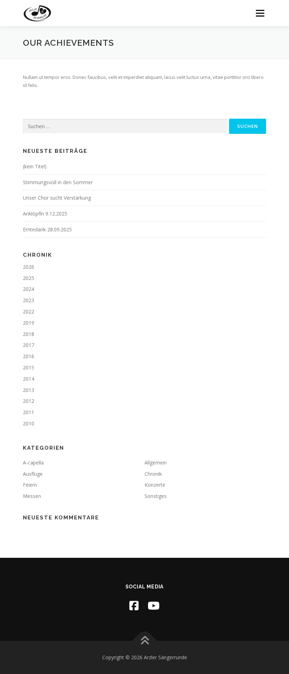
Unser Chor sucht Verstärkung (57, 197)
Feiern (30, 484)
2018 (28, 334)
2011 (28, 412)
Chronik (153, 473)
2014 (28, 378)
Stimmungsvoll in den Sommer (58, 182)
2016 (28, 356)
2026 (28, 266)
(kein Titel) (35, 166)
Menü (260, 13)
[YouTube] (154, 605)
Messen (32, 496)
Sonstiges (155, 496)
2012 (28, 401)
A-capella (33, 462)
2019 (28, 322)
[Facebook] (134, 605)
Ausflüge (33, 473)
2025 (28, 278)
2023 (28, 300)
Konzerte (154, 484)
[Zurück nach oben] (144, 641)
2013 (28, 390)
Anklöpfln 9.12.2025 (45, 213)
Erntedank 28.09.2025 (47, 229)
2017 (28, 345)
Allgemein (155, 462)
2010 (28, 423)
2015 (28, 367)
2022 (28, 311)
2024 (28, 289)
